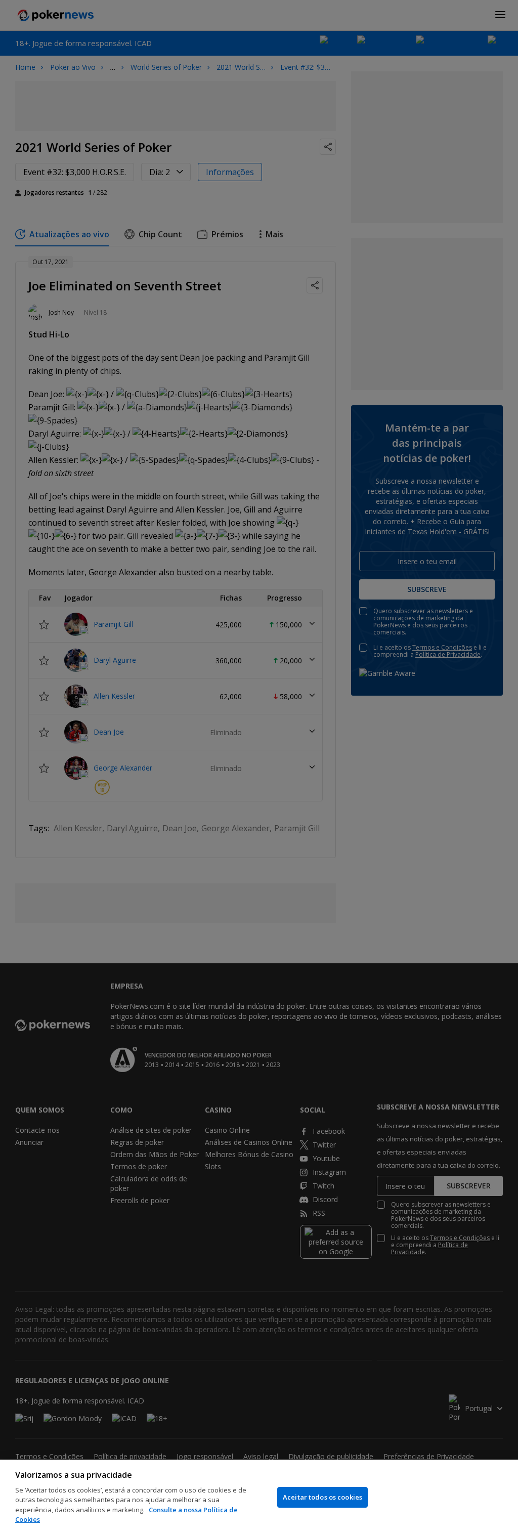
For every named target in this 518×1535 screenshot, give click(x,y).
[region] (259, 1497)
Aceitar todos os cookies (322, 1497)
